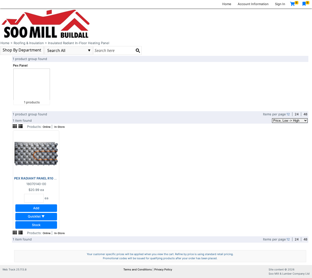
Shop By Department (22, 50)
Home (226, 4)
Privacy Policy (163, 269)
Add (36, 208)
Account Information (253, 4)
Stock (36, 225)
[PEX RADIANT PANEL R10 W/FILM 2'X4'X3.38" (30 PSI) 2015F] (36, 153)
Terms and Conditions (138, 269)
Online (46, 127)
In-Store (59, 127)
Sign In (280, 4)
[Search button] (137, 50)
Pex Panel (20, 65)
